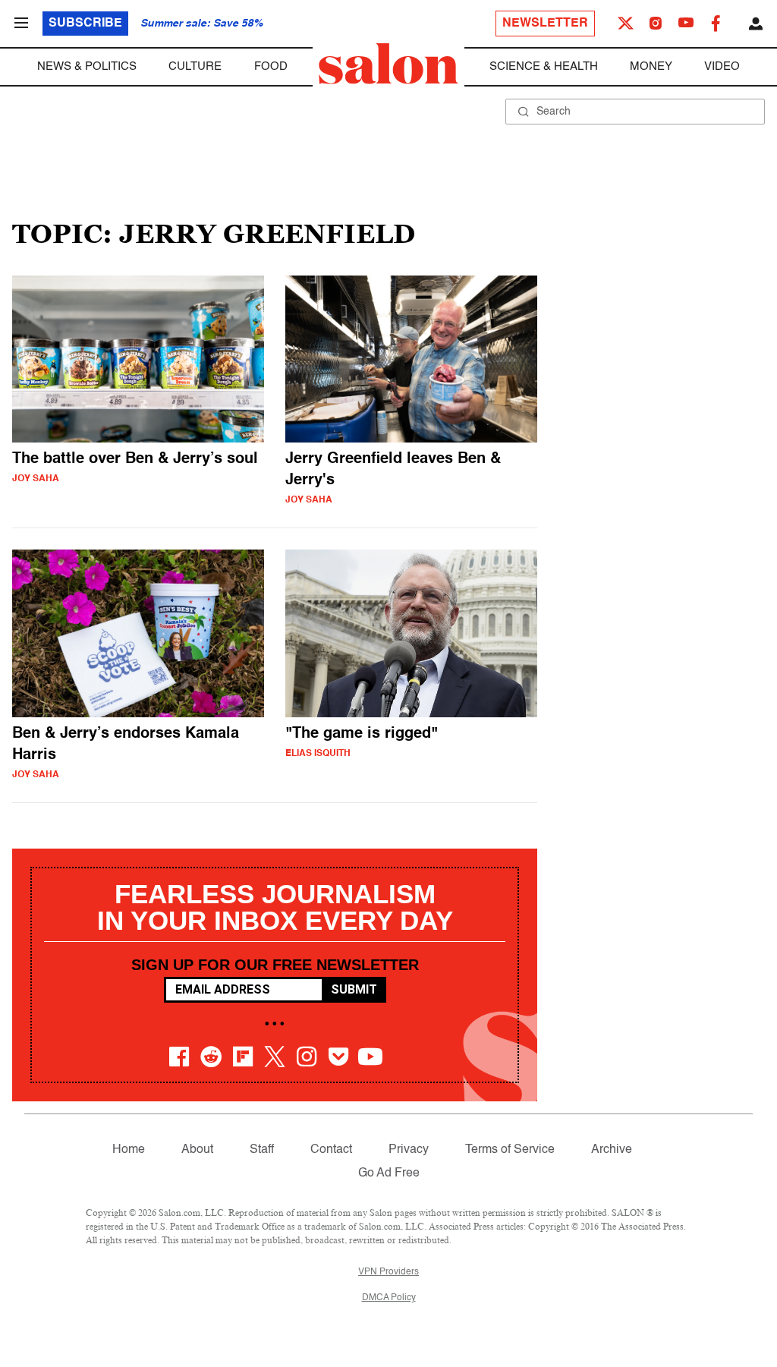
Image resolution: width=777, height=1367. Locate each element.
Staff (262, 1150)
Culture (195, 66)
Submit (354, 989)
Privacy (408, 1150)
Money (651, 66)
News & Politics (87, 66)
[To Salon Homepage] (388, 63)
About (197, 1150)
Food (271, 66)
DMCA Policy (389, 1297)
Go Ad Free (389, 1173)
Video (722, 66)
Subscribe (85, 23)
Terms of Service (510, 1150)
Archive (611, 1150)
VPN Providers (388, 1272)
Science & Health (543, 66)
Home (128, 1150)
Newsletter (545, 23)
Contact (331, 1150)
